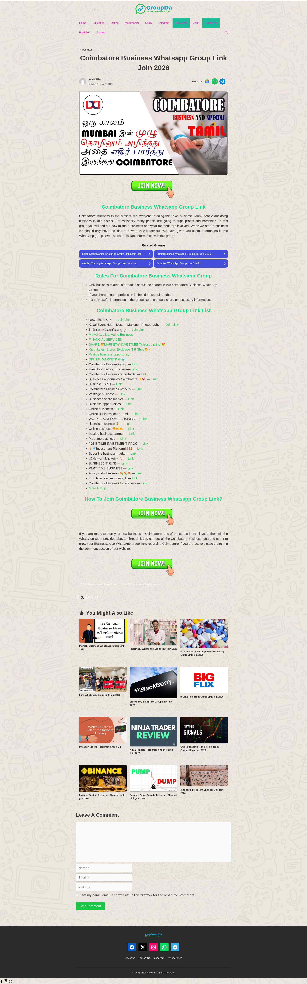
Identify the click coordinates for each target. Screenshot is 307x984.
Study (148, 22)
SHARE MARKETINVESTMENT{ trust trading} (125, 344)
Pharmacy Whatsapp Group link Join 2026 (153, 648)
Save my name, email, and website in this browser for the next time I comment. (137, 895)
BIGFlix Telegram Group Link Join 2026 (201, 696)
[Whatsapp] (10, 982)
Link (135, 364)
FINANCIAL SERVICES (105, 339)
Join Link (124, 319)
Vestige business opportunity (109, 354)
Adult (196, 22)
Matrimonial (132, 22)
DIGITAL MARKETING (105, 359)
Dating (114, 22)
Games (100, 32)
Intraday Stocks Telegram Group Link (100, 746)
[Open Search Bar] (226, 32)
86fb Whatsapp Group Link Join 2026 (99, 694)
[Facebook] (1, 982)
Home (82, 22)
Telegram (163, 22)
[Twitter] (6, 982)
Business (181, 22)
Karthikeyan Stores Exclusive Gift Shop (116, 349)
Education (98, 22)
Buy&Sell (84, 32)
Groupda (96, 79)
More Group (97, 488)
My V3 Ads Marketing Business (111, 334)
